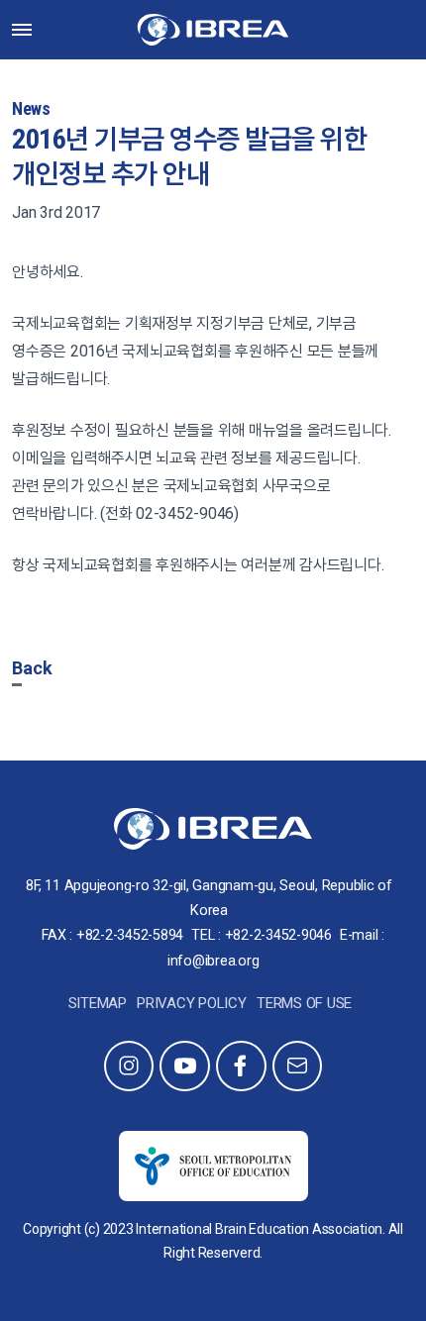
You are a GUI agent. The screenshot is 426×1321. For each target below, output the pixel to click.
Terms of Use (304, 1003)
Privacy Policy (192, 1003)
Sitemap (97, 1003)
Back (32, 668)
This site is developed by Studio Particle (213, 1277)
